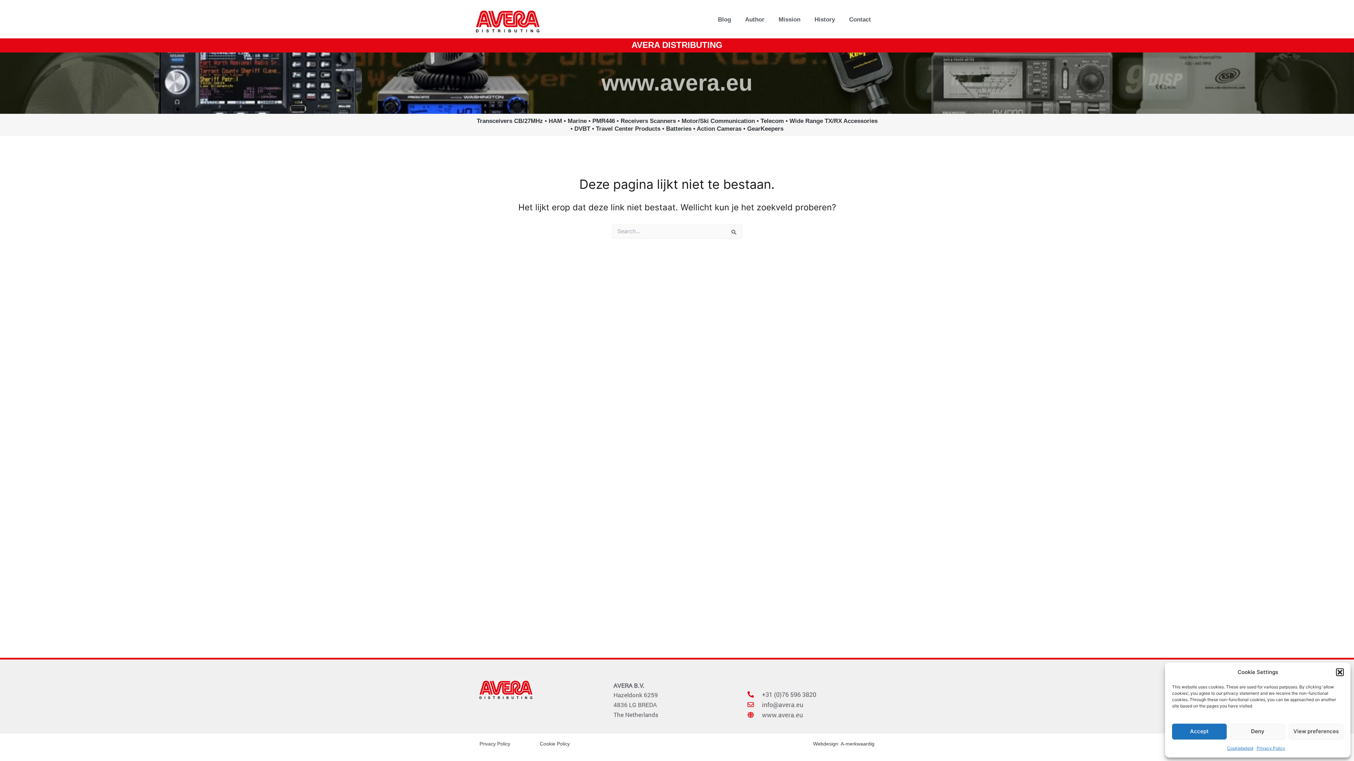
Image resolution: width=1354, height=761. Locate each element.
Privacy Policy (1271, 748)
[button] (1339, 672)
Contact (860, 19)
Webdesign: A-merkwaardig (843, 744)
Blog (724, 19)
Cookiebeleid (1240, 748)
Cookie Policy (555, 744)
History (825, 19)
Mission (789, 19)
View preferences (1316, 731)
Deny (1257, 731)
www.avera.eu (677, 82)
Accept (1199, 731)
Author (754, 19)
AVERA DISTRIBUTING (677, 45)
